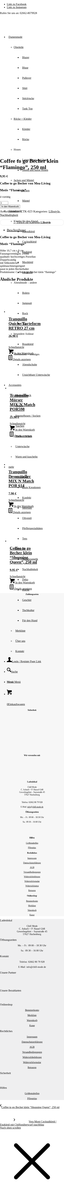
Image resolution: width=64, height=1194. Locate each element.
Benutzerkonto (32, 901)
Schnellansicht (16, 347)
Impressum (32, 858)
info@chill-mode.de (35, 807)
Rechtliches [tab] (6, 1031)
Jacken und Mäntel (24, 180)
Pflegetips (32, 847)
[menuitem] (42, 375)
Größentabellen (32, 843)
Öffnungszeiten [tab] (8, 939)
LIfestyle (54, 211)
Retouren (32, 890)
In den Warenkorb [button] (23, 353)
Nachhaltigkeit (9, 215)
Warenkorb (32, 910)
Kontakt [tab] (4, 956)
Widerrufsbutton (32, 886)
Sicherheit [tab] (5, 1073)
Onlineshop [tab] (6, 1004)
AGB (32, 867)
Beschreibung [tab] (16, 230)
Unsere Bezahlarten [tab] (10, 990)
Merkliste (32, 905)
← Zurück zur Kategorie (32, 222)
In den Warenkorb (10, 206)
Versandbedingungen (32, 872)
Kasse (32, 915)
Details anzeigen (21, 359)
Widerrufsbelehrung (32, 876)
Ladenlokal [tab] (6, 920)
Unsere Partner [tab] (8, 972)
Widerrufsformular (32, 881)
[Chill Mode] (25, 24)
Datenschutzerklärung (32, 863)
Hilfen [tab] (3, 1087)
